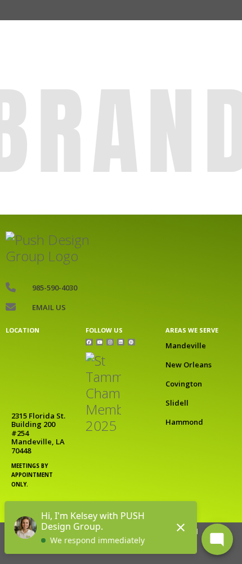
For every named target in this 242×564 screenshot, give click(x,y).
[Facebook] (89, 342)
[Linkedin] (120, 342)
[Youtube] (100, 342)
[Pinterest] (131, 342)
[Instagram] (110, 342)
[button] (74, 10)
